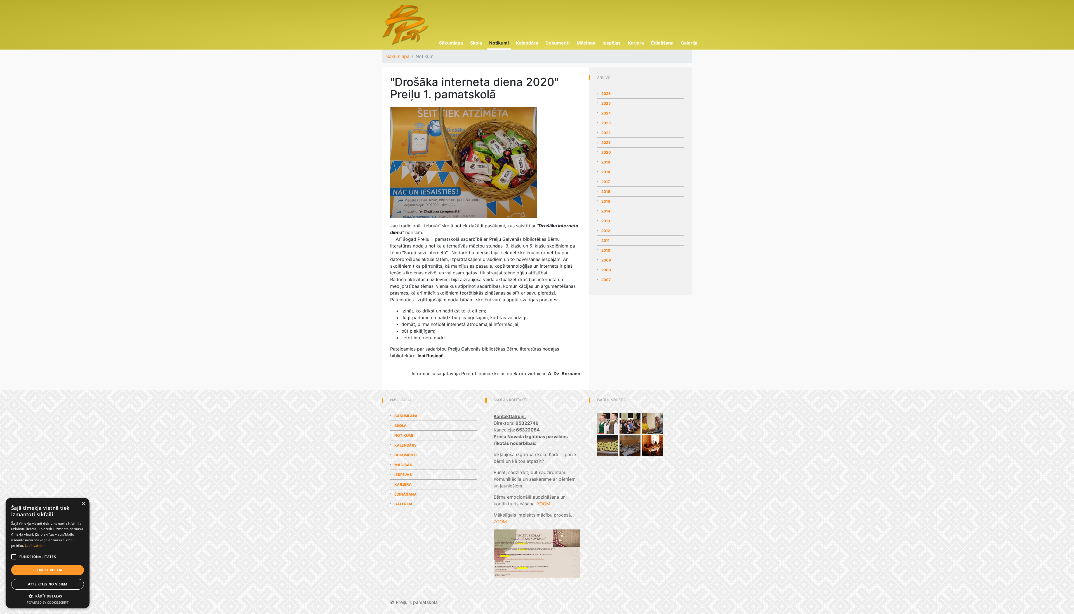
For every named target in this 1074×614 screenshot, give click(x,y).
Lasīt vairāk (34, 545)
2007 (606, 279)
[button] (47, 596)
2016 (605, 191)
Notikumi (499, 43)
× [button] (83, 504)
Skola (476, 43)
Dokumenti (557, 43)
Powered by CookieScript (48, 602)
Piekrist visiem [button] (47, 570)
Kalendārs (527, 43)
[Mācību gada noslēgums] (630, 445)
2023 (606, 123)
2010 (605, 250)
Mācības (586, 43)
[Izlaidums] (630, 423)
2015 (605, 201)
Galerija (689, 43)
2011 (605, 240)
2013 (605, 221)
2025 (606, 103)
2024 (606, 113)
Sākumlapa (451, 43)
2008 (606, 270)
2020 (606, 152)
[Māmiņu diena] (607, 445)
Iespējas (611, 43)
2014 (605, 211)
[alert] (48, 553)
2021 (605, 142)
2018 (605, 172)
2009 (606, 260)
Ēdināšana (662, 43)
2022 (606, 132)
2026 (606, 93)
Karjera (636, 43)
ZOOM (543, 503)
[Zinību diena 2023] (652, 423)
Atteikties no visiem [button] (47, 584)
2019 (605, 162)
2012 (605, 230)
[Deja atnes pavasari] (607, 423)
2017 (605, 181)
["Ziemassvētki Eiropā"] (652, 445)
